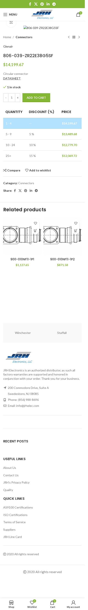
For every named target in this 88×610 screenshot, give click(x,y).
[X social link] (36, 4)
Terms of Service (14, 522)
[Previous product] (68, 37)
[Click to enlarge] (11, 22)
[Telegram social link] (54, 4)
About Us (9, 467)
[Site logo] (42, 14)
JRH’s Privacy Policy (16, 482)
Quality (8, 490)
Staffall (62, 333)
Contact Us (11, 475)
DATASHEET (12, 78)
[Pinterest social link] (42, 4)
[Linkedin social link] (48, 4)
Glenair (8, 46)
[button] (35, 230)
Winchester (23, 333)
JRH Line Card (12, 537)
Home (7, 37)
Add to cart (36, 97)
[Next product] (79, 37)
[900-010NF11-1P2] (63, 236)
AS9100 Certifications (18, 507)
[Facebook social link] (30, 4)
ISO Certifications (15, 515)
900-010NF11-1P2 (62, 259)
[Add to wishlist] (35, 223)
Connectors (24, 37)
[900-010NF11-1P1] (22, 236)
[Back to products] (73, 37)
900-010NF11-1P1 (22, 259)
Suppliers (9, 529)
